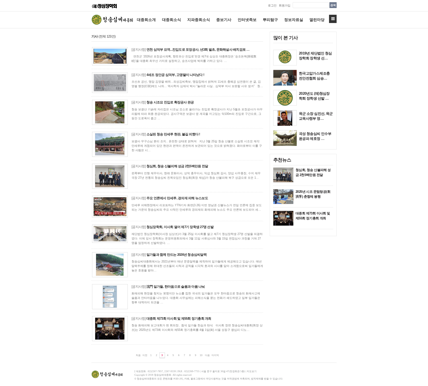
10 (201, 355)
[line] (285, 57)
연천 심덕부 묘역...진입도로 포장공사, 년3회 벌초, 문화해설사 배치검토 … (198, 49)
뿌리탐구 (270, 20)
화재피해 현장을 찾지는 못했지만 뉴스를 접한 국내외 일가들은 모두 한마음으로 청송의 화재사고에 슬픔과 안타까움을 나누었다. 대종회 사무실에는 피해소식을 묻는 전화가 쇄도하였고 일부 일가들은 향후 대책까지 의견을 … (196, 298)
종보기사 (223, 20)
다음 (207, 355)
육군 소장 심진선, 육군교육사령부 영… (316, 116)
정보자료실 (293, 20)
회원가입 (284, 5)
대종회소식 (171, 20)
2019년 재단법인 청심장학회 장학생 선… (315, 55)
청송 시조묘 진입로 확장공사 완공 (170, 102)
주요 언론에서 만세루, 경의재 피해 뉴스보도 (177, 198)
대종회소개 (146, 20)
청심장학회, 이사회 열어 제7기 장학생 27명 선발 (180, 227)
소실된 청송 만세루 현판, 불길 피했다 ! (173, 134)
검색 (333, 5)
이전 (144, 355)
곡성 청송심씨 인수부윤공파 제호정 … (315, 136)
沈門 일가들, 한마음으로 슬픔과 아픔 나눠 (175, 286)
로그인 (272, 5)
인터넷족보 (247, 20)
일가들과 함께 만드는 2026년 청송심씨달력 (176, 254)
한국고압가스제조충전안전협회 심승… (314, 75)
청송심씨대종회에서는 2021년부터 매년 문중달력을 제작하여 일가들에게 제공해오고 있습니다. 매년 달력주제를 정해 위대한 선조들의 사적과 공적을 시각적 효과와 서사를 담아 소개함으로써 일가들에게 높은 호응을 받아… (197, 266)
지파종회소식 (198, 20)
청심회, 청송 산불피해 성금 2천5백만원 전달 (177, 166)
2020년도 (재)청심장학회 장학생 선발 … (314, 96)
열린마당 (317, 20)
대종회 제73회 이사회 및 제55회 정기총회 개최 (178, 318)
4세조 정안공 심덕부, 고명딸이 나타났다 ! (175, 75)
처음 (138, 355)
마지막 (215, 355)
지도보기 (252, 371)
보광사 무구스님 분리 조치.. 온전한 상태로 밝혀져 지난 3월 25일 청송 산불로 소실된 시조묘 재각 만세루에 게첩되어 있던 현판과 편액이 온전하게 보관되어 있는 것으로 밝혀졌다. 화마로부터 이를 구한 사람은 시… (197, 146)
